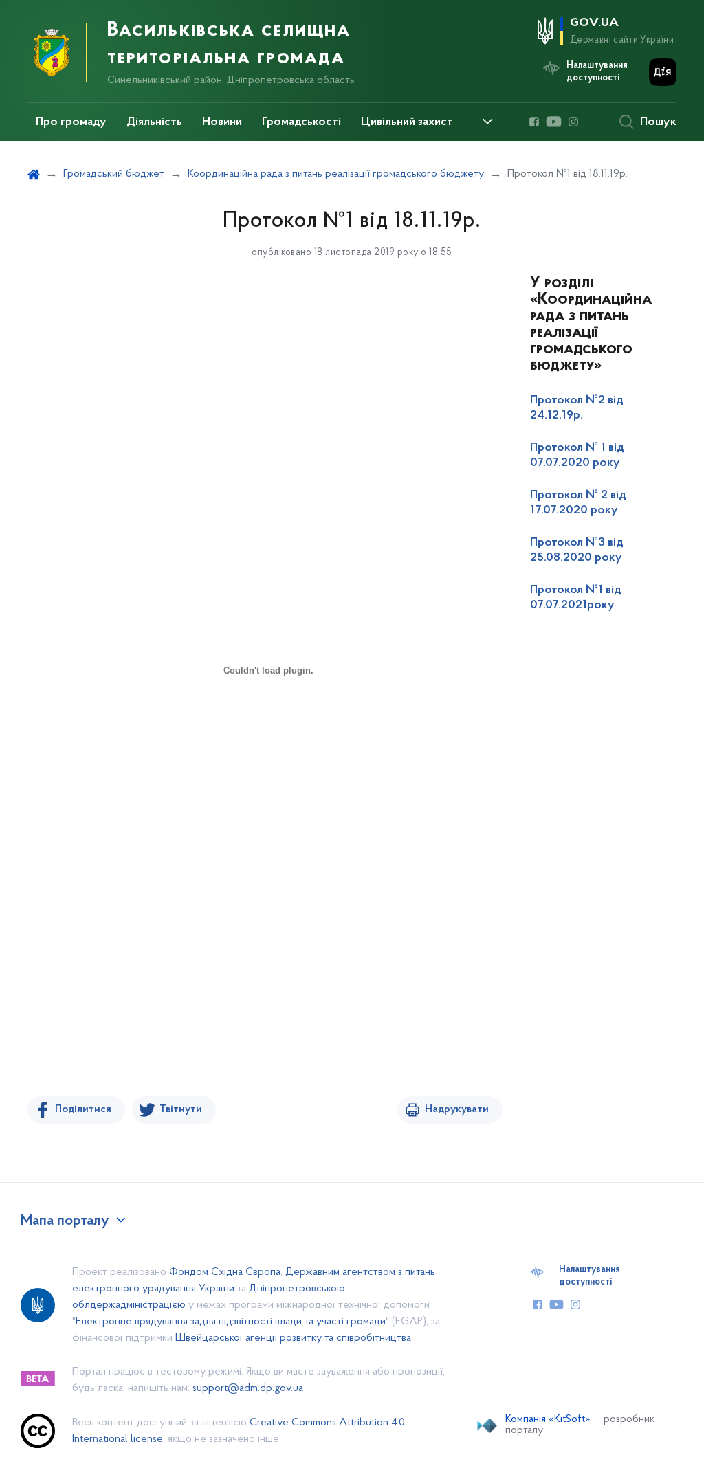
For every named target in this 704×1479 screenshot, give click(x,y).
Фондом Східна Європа (224, 1272)
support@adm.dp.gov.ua (247, 1388)
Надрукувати (457, 1109)
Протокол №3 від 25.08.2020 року (577, 550)
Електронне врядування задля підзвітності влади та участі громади (231, 1321)
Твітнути (181, 1109)
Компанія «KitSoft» (548, 1419)
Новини (222, 122)
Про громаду (71, 122)
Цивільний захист (407, 122)
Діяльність (154, 122)
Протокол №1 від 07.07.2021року (576, 598)
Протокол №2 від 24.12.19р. (577, 408)
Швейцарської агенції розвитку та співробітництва (293, 1338)
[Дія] (662, 72)
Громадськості (301, 122)
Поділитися (83, 1109)
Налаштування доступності (589, 1276)
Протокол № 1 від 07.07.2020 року (577, 455)
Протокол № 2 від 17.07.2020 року (578, 503)
